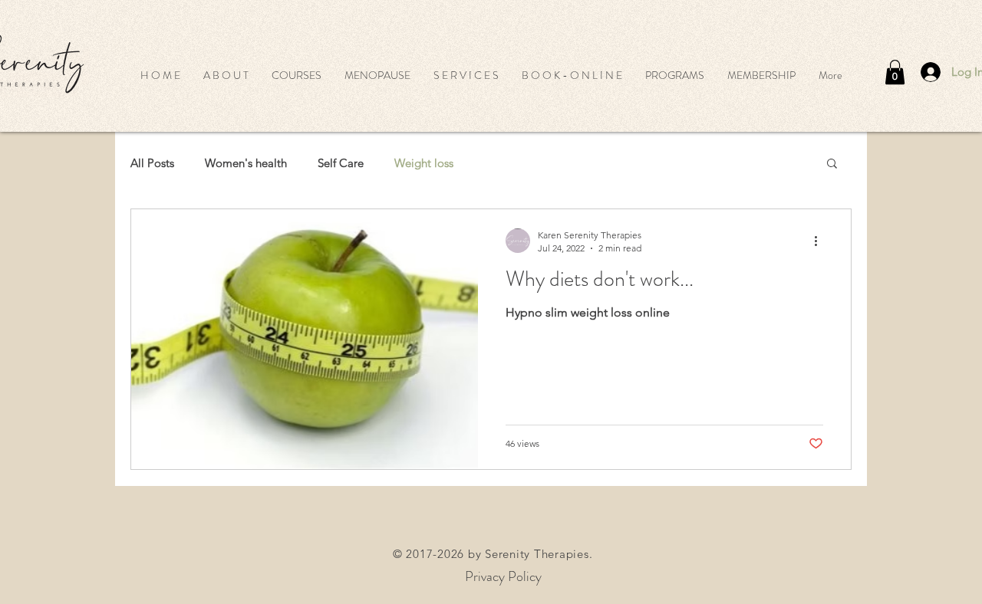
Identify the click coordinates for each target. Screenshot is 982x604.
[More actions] (821, 240)
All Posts (152, 163)
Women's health (246, 163)
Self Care (341, 163)
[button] (296, 75)
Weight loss (423, 163)
